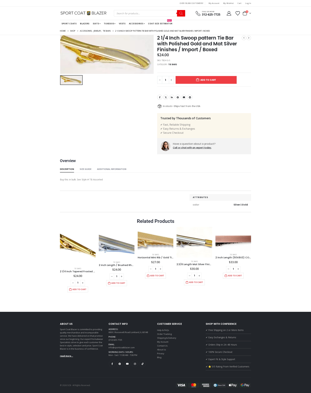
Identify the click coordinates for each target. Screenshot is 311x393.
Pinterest (177, 97)
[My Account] (228, 13)
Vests (122, 23)
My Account (214, 3)
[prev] (244, 38)
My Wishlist (228, 3)
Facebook (159, 97)
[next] (249, 38)
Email (183, 97)
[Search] (181, 13)
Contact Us (162, 345)
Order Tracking (164, 334)
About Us (161, 349)
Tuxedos (109, 23)
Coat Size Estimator (160, 22)
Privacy (160, 353)
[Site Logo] (84, 13)
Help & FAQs (163, 330)
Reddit (189, 97)
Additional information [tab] (111, 169)
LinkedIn (171, 97)
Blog (159, 357)
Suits (96, 23)
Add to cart (208, 80)
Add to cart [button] (79, 289)
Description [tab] (67, 169)
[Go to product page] (78, 246)
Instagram (135, 364)
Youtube (127, 364)
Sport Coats (69, 23)
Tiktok (142, 364)
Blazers (84, 23)
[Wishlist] (237, 13)
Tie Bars (172, 64)
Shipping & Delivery (166, 337)
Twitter (165, 97)
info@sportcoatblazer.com (122, 347)
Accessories (136, 23)
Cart (239, 3)
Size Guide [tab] (85, 169)
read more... (66, 355)
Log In (248, 3)
